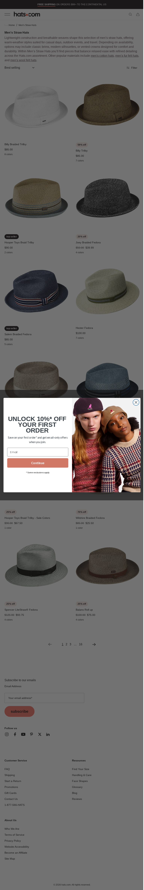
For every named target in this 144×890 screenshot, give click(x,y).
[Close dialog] (134, 402)
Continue (36, 463)
